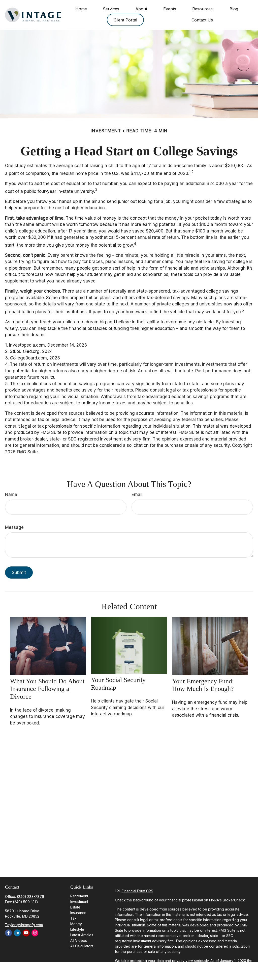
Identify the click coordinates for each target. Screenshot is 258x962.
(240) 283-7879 (30, 896)
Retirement (79, 896)
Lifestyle (77, 929)
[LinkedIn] (17, 932)
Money (76, 924)
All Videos (78, 940)
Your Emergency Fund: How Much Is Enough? (203, 685)
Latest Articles (81, 935)
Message (14, 527)
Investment (79, 901)
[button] (81, 9)
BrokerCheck (234, 900)
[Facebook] (8, 932)
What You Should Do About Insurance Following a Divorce (47, 689)
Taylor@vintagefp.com (24, 925)
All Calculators (81, 946)
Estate (75, 907)
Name (11, 494)
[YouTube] (26, 932)
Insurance (78, 913)
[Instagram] (34, 932)
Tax (73, 918)
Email (137, 494)
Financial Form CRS (137, 891)
